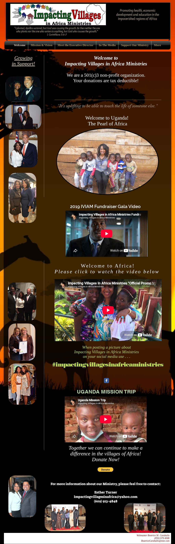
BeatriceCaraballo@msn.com (155, 541)
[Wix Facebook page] (106, 380)
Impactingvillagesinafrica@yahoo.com (105, 496)
